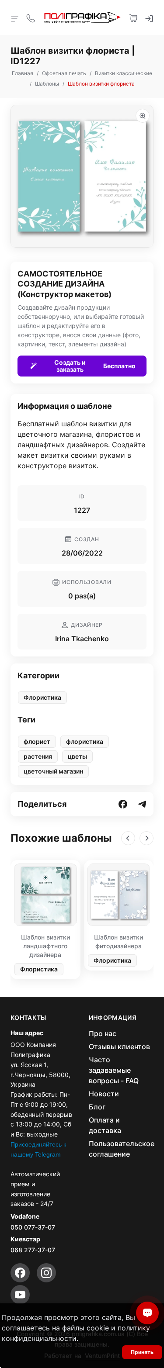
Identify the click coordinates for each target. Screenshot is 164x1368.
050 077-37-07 (32, 1227)
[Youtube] (20, 1294)
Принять (142, 1352)
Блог (97, 1106)
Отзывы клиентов (119, 1046)
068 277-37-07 (32, 1250)
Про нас (102, 1033)
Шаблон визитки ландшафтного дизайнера (45, 945)
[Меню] (14, 18)
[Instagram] (46, 1272)
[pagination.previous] (128, 838)
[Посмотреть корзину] (133, 17)
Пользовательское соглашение (121, 1148)
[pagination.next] (147, 838)
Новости (104, 1093)
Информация (113, 1017)
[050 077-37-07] (30, 17)
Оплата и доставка (105, 1125)
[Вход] (149, 17)
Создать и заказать (95, 366)
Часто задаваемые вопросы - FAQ (114, 1070)
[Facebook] (20, 1272)
